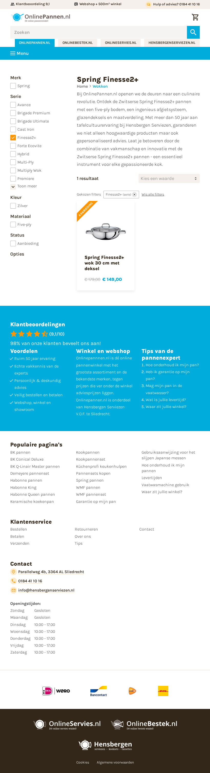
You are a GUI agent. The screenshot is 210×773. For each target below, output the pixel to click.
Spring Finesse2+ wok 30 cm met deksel (104, 263)
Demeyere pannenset (29, 473)
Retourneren (86, 529)
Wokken (100, 86)
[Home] (40, 17)
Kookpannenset (90, 459)
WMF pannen (88, 487)
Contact (146, 529)
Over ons (83, 536)
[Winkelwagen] (195, 17)
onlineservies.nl (120, 42)
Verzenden (19, 543)
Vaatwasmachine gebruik (165, 484)
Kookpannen (88, 452)
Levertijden (152, 477)
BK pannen (20, 452)
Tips (78, 543)
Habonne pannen (26, 480)
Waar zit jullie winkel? (166, 406)
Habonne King (23, 487)
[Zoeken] (193, 32)
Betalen (17, 536)
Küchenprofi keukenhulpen (101, 466)
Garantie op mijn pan (96, 501)
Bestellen (18, 529)
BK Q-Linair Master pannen (35, 466)
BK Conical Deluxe (27, 459)
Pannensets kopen (93, 473)
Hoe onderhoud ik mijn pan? (172, 364)
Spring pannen (90, 480)
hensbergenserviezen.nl (172, 42)
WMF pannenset (91, 494)
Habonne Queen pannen (32, 494)
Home (82, 86)
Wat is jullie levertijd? (166, 399)
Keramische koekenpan (32, 501)
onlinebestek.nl (77, 42)
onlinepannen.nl (34, 42)
